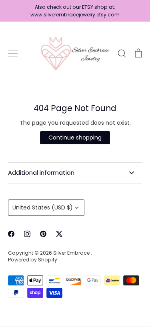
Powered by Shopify (32, 259)
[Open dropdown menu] (131, 173)
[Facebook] (11, 234)
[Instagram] (27, 234)
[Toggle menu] (13, 53)
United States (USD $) (42, 207)
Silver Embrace (72, 252)
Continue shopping (75, 138)
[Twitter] (59, 234)
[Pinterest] (43, 234)
